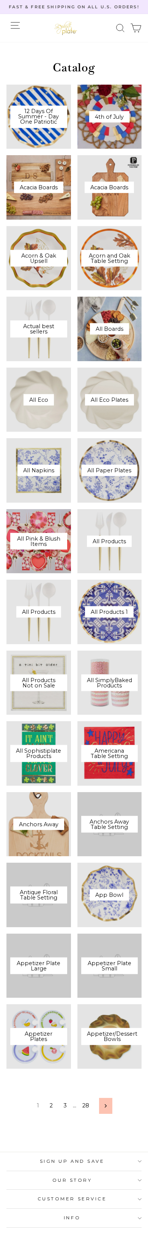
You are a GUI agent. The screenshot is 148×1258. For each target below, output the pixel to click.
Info (72, 1217)
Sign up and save (72, 1161)
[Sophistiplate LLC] (65, 28)
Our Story (72, 1180)
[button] (120, 28)
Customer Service (72, 1198)
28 (85, 1105)
